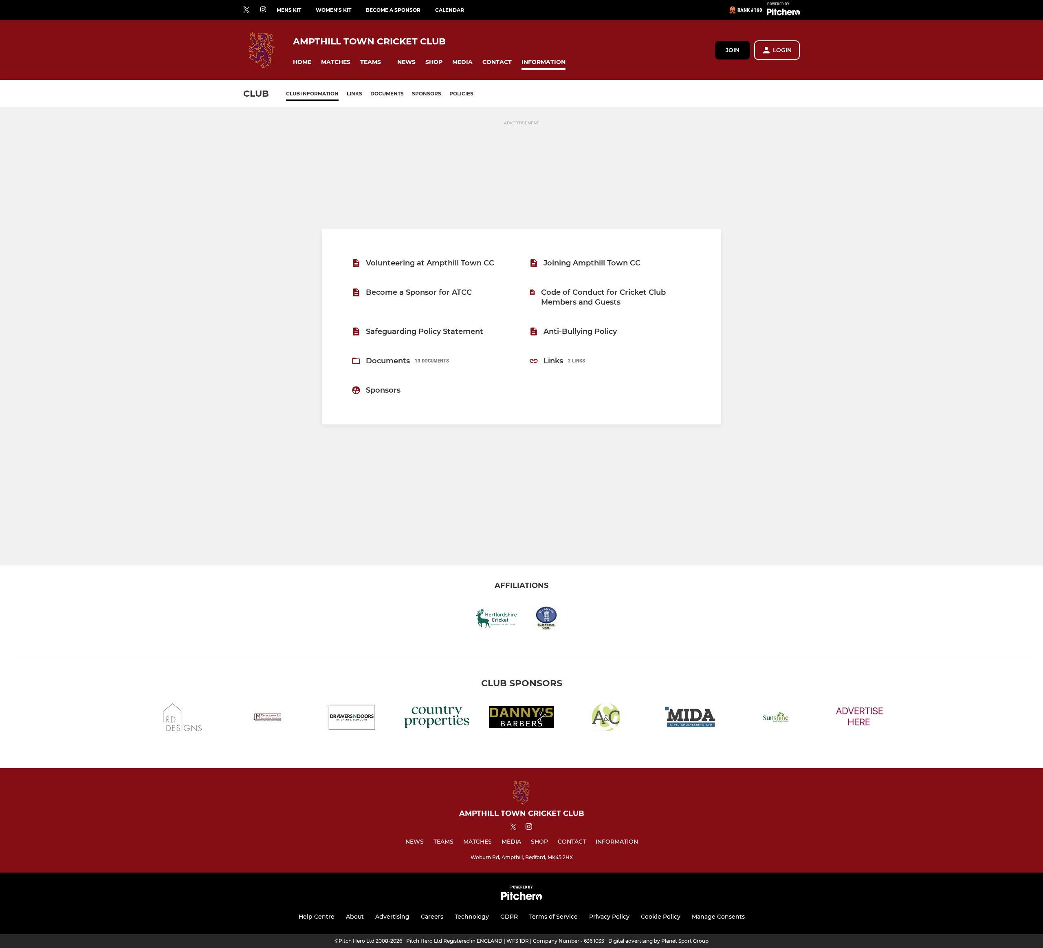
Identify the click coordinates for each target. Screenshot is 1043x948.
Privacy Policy (609, 916)
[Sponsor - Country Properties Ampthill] (436, 718)
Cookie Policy (660, 916)
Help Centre (316, 916)
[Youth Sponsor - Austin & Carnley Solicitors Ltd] (606, 718)
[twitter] (246, 10)
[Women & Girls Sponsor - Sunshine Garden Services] (775, 718)
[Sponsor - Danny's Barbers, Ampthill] (521, 718)
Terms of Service (553, 916)
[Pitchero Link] (783, 13)
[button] (302, 62)
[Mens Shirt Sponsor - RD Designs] (182, 718)
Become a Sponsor (393, 10)
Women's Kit (333, 10)
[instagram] (263, 10)
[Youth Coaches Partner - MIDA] (691, 718)
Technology (472, 916)
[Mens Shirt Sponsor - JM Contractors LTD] (267, 718)
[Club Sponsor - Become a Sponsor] (860, 718)
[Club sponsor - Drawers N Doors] (352, 718)
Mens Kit (289, 10)
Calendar (449, 10)
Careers (432, 916)
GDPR (509, 916)
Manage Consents (718, 916)
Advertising (392, 916)
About (355, 916)
